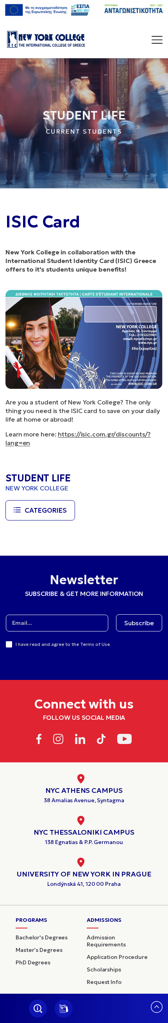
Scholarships (104, 969)
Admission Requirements (106, 941)
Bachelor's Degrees (42, 937)
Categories (46, 510)
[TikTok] (101, 740)
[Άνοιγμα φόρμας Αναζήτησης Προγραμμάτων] (38, 1009)
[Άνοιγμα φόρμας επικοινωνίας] (64, 1009)
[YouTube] (124, 740)
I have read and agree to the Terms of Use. (63, 644)
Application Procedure (117, 956)
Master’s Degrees (39, 949)
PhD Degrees (33, 962)
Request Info (104, 981)
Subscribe (139, 623)
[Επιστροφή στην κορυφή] (157, 1010)
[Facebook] (38, 740)
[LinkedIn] (80, 740)
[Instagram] (58, 740)
